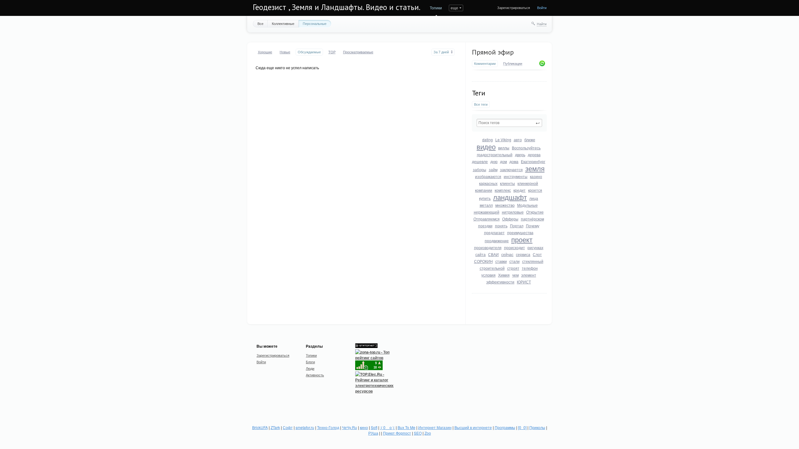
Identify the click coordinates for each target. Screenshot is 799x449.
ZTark (275, 427)
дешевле (480, 161)
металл (486, 205)
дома (513, 161)
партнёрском (532, 218)
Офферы (510, 218)
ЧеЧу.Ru (349, 427)
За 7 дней (441, 52)
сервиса (523, 254)
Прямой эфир (493, 52)
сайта (480, 254)
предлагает (494, 232)
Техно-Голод (328, 427)
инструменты (515, 176)
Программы (505, 427)
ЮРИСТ (524, 281)
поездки (485, 225)
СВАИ (493, 254)
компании (483, 190)
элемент (528, 275)
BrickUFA (260, 427)
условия (488, 275)
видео (486, 146)
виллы (503, 147)
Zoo (427, 433)
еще (454, 7)
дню (494, 161)
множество (505, 205)
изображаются (488, 176)
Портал (516, 225)
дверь (520, 154)
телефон (530, 268)
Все (260, 23)
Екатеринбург (533, 161)
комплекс (503, 190)
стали (514, 261)
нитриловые (513, 212)
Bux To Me (406, 427)
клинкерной (527, 183)
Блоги (310, 361)
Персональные (314, 23)
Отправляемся (486, 218)
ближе (529, 139)
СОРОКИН (483, 261)
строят (513, 268)
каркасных (488, 183)
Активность (315, 374)
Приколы (537, 427)
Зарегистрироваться (513, 7)
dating (487, 139)
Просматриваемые (358, 52)
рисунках (535, 247)
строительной (492, 268)
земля (535, 168)
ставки (501, 261)
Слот (537, 254)
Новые (285, 52)
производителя (488, 247)
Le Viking (503, 139)
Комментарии (485, 63)
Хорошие (265, 52)
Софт (288, 427)
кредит (519, 190)
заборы (479, 169)
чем (515, 275)
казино (536, 176)
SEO (418, 433)
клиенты (507, 183)
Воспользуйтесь (526, 147)
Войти (542, 7)
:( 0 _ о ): (387, 427)
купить (485, 198)
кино (364, 427)
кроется (535, 190)
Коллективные (283, 23)
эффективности (500, 281)
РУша (373, 433)
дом (503, 161)
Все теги (481, 104)
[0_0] (522, 427)
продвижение (497, 240)
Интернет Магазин (435, 427)
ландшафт (510, 197)
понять (501, 225)
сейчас (507, 254)
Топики (436, 7)
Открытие (535, 212)
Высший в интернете (473, 427)
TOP (332, 52)
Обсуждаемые (309, 52)
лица (533, 198)
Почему (532, 225)
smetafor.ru (305, 427)
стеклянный (532, 261)
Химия (504, 275)
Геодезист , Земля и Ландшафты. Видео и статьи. (336, 7)
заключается (511, 169)
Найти (542, 23)
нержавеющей (486, 212)
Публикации (512, 63)
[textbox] (509, 123)
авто (518, 139)
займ (493, 169)
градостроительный (494, 154)
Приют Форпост (397, 433)
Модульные (527, 205)
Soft (374, 427)
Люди (310, 368)
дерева (534, 154)
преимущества (520, 232)
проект (521, 239)
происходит (514, 247)
